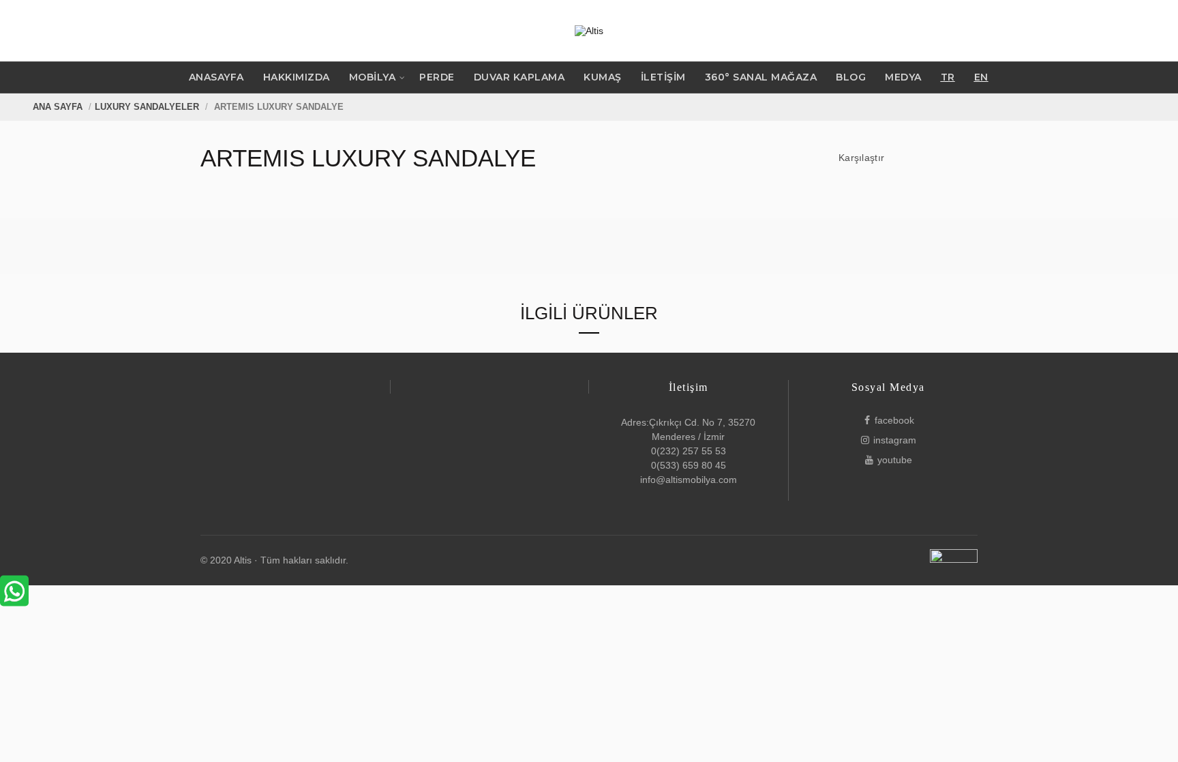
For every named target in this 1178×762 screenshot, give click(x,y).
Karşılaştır (861, 157)
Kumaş (603, 77)
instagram (894, 440)
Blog (851, 77)
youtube (894, 459)
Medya (903, 77)
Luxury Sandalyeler (147, 107)
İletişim (663, 77)
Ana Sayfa (57, 107)
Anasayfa (216, 77)
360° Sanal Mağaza (761, 77)
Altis (243, 560)
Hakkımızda (296, 77)
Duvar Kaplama (519, 77)
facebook (894, 420)
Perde (437, 77)
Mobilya (372, 77)
